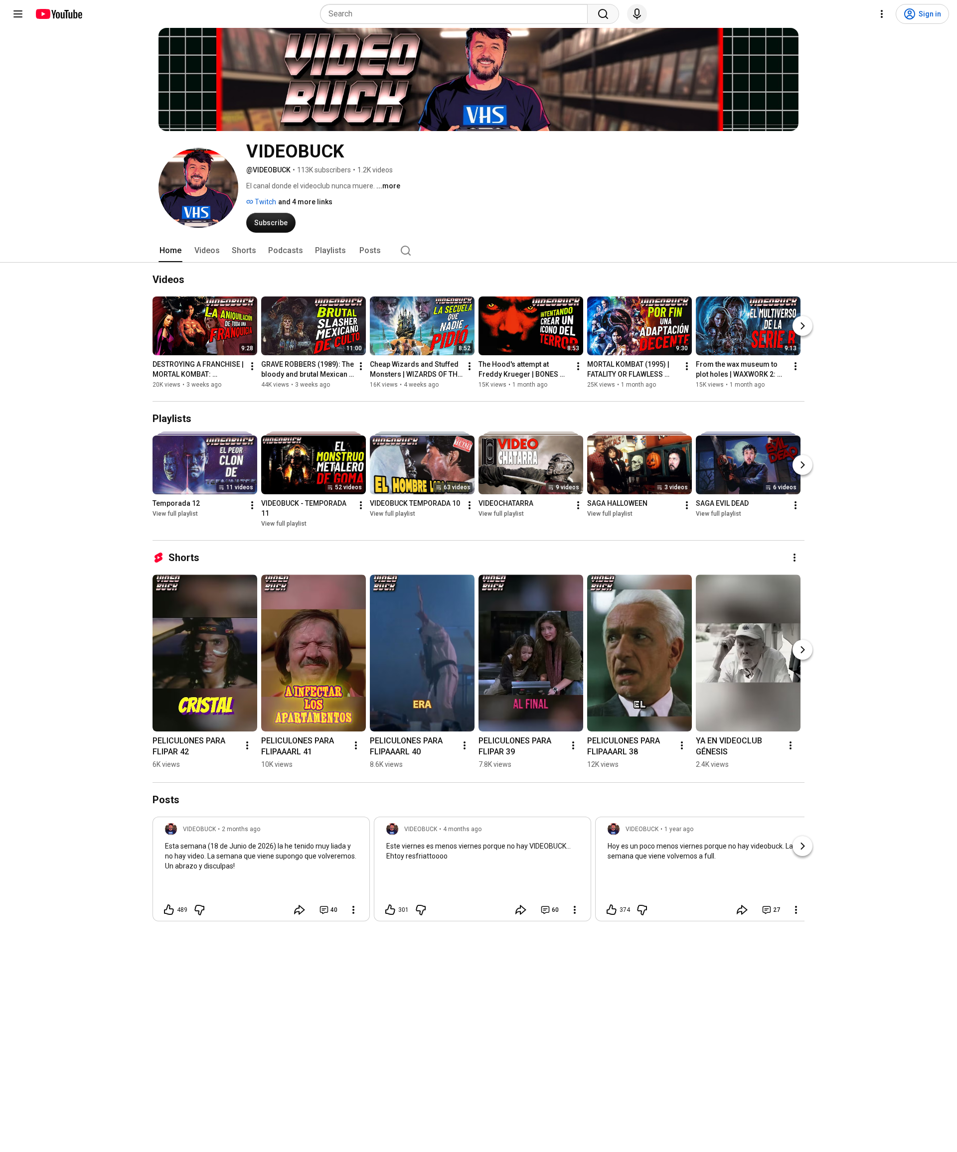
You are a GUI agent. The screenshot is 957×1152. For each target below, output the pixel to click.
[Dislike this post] (199, 910)
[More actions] (252, 366)
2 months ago (241, 829)
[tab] (170, 251)
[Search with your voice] (637, 14)
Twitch (264, 202)
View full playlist (175, 513)
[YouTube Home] (58, 14)
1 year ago (678, 829)
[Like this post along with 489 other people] (169, 910)
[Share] (300, 910)
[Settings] (882, 14)
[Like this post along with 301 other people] (390, 910)
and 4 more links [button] (305, 202)
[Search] (603, 14)
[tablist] (478, 251)
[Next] (802, 326)
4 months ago (462, 829)
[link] (261, 872)
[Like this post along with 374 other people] (612, 910)
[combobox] (456, 14)
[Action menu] (353, 910)
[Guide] (18, 14)
